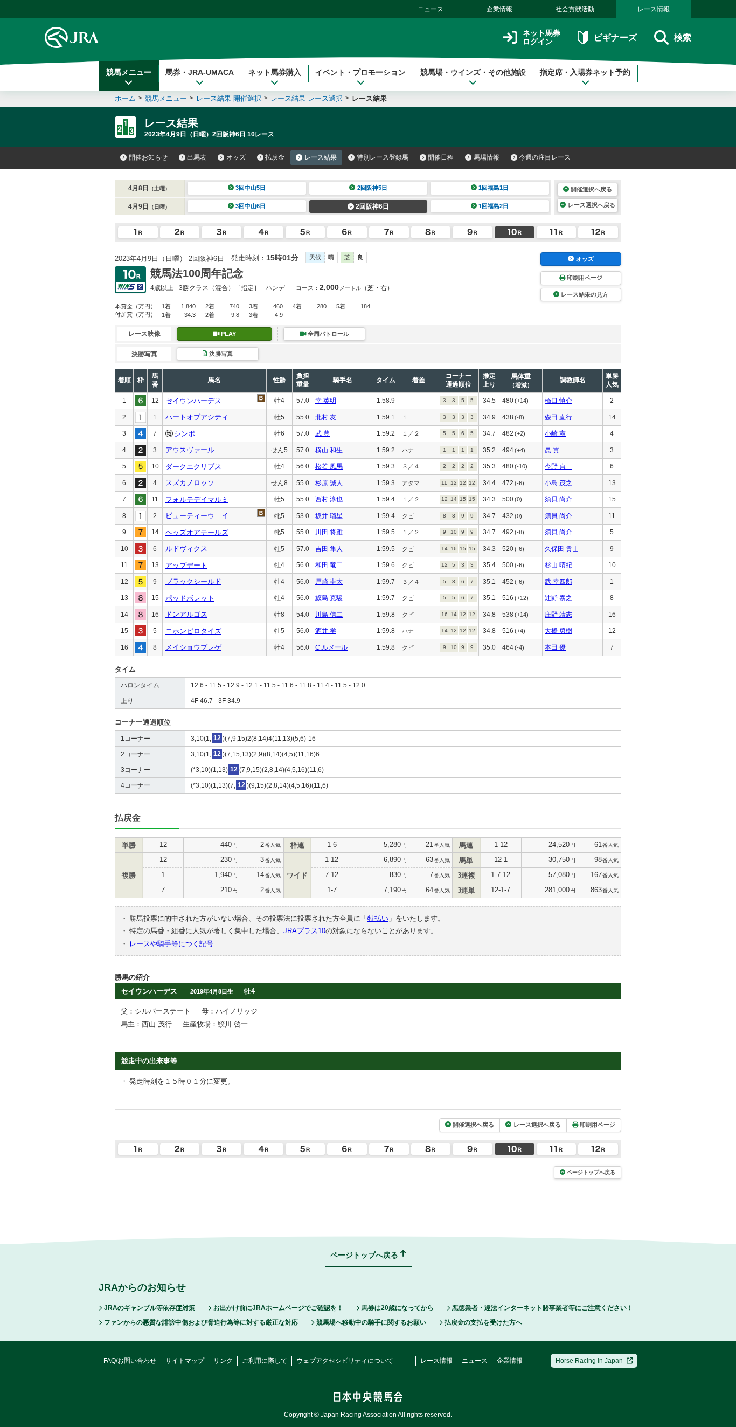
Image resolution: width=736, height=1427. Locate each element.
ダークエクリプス (193, 467)
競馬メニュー (128, 72)
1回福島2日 (493, 206)
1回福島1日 (493, 187)
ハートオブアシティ (196, 417)
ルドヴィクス (186, 548)
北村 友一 (329, 417)
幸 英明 (325, 400)
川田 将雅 (329, 532)
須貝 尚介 (558, 499)
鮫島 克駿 (329, 598)
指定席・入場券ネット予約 (585, 72)
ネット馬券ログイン (541, 37)
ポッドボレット (189, 598)
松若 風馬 (329, 466)
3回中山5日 (250, 187)
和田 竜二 (329, 565)
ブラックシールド (193, 581)
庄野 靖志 (558, 614)
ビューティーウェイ (196, 516)
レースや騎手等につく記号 (171, 944)
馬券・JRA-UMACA (199, 72)
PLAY (228, 333)
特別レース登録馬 (382, 157)
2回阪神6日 (372, 206)
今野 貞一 (558, 466)
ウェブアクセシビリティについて (344, 1360)
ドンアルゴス (186, 614)
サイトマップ (184, 1360)
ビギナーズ (615, 37)
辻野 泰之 (558, 598)
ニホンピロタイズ (193, 631)
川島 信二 (329, 614)
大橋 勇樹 (558, 631)
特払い (377, 918)
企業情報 (499, 9)
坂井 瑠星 (329, 516)
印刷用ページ (584, 277)
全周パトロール (328, 333)
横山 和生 (329, 450)
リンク (223, 1360)
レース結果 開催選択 (228, 98)
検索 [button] (682, 37)
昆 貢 (552, 450)
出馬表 (196, 157)
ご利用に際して (264, 1360)
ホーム (125, 98)
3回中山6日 (250, 206)
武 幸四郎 (558, 581)
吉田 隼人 (329, 549)
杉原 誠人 (329, 483)
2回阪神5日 (372, 187)
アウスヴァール (189, 450)
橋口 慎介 (558, 400)
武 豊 (322, 433)
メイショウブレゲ (193, 647)
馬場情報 (486, 157)
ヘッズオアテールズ (196, 532)
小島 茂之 (558, 483)
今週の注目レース (545, 157)
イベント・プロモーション (360, 72)
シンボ (184, 434)
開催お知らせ (148, 157)
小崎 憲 (555, 433)
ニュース (430, 9)
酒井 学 (325, 631)
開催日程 (441, 157)
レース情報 (653, 9)
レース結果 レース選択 (306, 98)
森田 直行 (558, 417)
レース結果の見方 (584, 294)
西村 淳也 (329, 499)
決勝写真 (221, 353)
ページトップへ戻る (591, 1172)
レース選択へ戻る (591, 205)
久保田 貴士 (562, 549)
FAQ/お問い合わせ (129, 1360)
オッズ (236, 157)
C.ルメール (331, 647)
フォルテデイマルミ (196, 499)
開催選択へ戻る (591, 189)
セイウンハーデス (193, 401)
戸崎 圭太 (329, 581)
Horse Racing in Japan (589, 1360)
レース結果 (320, 157)
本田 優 (555, 647)
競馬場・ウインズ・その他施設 (473, 72)
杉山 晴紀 (558, 565)
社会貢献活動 (575, 9)
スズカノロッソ (189, 483)
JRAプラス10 (304, 931)
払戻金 (274, 157)
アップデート (186, 565)
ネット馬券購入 (274, 72)
